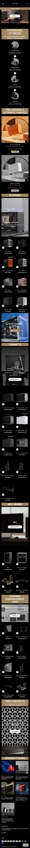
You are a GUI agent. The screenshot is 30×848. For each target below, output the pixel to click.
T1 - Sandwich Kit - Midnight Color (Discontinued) (7, 453)
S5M (8, 567)
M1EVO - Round (22, 309)
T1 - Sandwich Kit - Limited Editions (22, 430)
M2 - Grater (22, 270)
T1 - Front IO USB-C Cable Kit (8, 498)
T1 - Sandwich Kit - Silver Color (22, 407)
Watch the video (15, 731)
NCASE (6, 846)
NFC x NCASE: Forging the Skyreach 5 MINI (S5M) (7, 798)
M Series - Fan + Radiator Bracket (22, 636)
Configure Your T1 (14, 379)
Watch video (15, 330)
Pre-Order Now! (15, 151)
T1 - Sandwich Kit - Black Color (8, 407)
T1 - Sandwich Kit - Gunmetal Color (7, 430)
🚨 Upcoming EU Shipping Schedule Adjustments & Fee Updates (7, 778)
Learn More (14, 15)
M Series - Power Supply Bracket (8, 695)
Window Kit (8, 636)
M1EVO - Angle (7, 309)
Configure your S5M (14, 526)
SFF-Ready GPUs (8, 372)
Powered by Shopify (12, 846)
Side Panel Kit (8, 675)
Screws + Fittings (8, 590)
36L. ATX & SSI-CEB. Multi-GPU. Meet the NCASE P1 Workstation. (22, 778)
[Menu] (2, 3)
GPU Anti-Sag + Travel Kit (8, 475)
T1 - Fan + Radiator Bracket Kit (22, 453)
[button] (27, 4)
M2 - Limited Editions (22, 290)
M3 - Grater (8, 251)
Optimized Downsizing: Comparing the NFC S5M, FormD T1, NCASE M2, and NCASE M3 (7, 820)
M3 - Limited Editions (8, 270)
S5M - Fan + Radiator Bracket (22, 567)
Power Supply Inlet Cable (22, 590)
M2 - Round (8, 290)
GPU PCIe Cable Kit (22, 475)
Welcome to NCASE (15, 8)
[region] (15, 9)
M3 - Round (22, 251)
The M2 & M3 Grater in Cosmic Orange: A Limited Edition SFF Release (22, 799)
